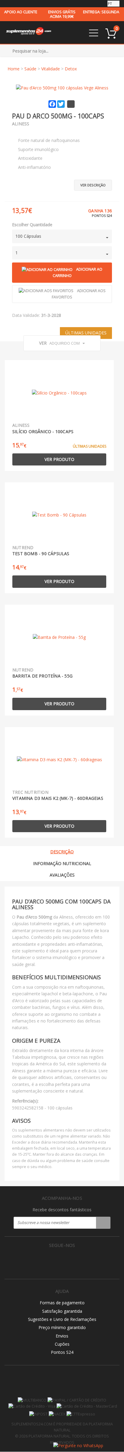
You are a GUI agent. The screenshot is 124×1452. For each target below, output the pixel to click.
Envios (62, 1336)
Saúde (30, 69)
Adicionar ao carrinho (78, 272)
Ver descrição (93, 185)
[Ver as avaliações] (22, 131)
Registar (103, 1223)
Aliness (20, 124)
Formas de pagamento (62, 1303)
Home (14, 69)
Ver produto (59, 459)
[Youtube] (74, 1261)
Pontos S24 (62, 1352)
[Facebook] (49, 1261)
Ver (59, 343)
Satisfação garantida (62, 1311)
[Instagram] (62, 1261)
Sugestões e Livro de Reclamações (62, 1319)
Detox (71, 69)
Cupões (62, 1344)
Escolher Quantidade (32, 224)
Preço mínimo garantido (62, 1327)
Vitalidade (50, 69)
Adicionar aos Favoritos (79, 294)
